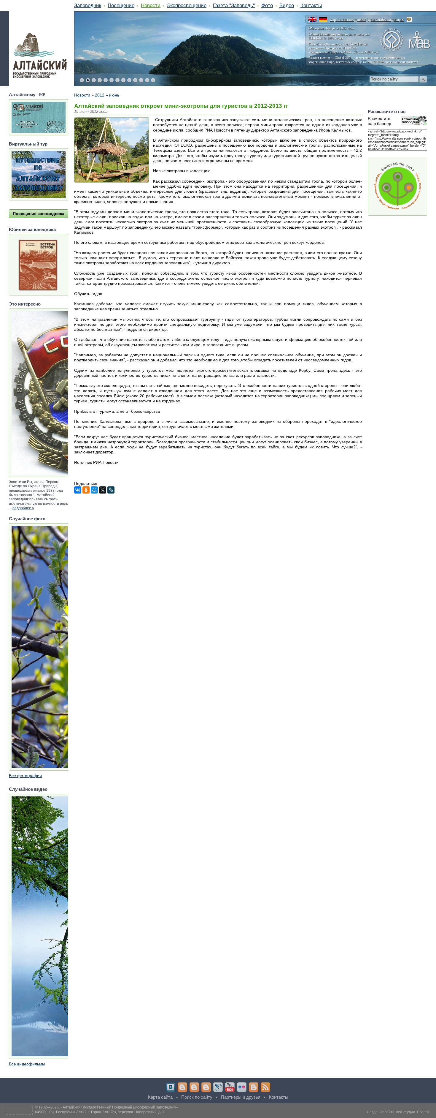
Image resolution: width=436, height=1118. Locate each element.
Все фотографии (25, 775)
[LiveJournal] (110, 490)
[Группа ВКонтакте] (170, 1087)
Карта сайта (160, 1097)
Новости (150, 5)
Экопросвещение (186, 5)
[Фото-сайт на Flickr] (241, 1087)
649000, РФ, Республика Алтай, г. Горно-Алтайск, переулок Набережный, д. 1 (99, 1112)
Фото (267, 5)
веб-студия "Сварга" (413, 1112)
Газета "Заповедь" (234, 5)
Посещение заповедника (38, 213)
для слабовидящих (386, 19)
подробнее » (23, 508)
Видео (286, 5)
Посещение (121, 5)
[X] (102, 490)
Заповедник (87, 5)
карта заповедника (348, 19)
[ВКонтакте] (77, 490)
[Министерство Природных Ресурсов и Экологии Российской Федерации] (409, 19)
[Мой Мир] (94, 490)
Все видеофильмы (27, 1064)
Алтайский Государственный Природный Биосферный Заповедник (119, 1107)
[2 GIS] (253, 1087)
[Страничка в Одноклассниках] (194, 1087)
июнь (114, 95)
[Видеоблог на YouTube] (230, 1087)
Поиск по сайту (196, 1097)
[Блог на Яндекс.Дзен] (206, 1087)
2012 (99, 95)
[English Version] (312, 19)
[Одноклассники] (86, 490)
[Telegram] (182, 1087)
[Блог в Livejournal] (218, 1087)
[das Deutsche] (323, 19)
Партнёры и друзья (240, 1097)
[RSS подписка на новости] (265, 1087)
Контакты (311, 5)
